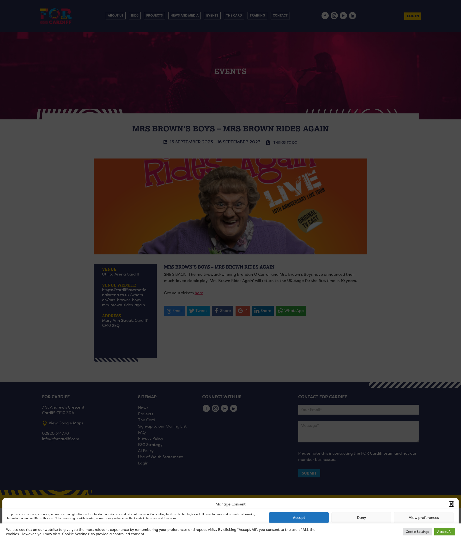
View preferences (424, 517)
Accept (299, 517)
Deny (361, 517)
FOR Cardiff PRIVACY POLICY (25, 531)
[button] (451, 504)
